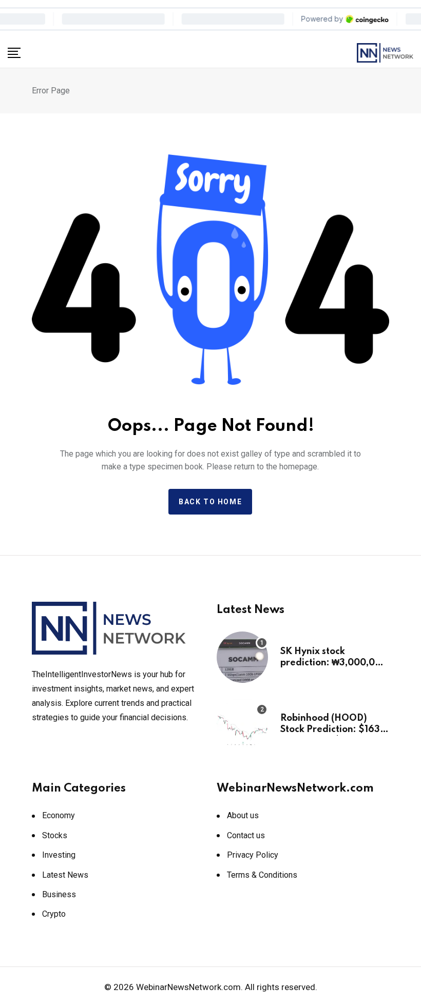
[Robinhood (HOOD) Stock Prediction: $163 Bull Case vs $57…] (242, 723)
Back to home (210, 502)
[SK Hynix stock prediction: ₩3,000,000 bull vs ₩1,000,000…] (242, 657)
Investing (58, 855)
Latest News (65, 875)
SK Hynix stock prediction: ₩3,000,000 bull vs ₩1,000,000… (333, 663)
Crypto (54, 914)
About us (243, 815)
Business (59, 894)
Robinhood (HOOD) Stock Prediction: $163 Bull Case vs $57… (330, 730)
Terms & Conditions (262, 875)
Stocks (54, 835)
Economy (58, 815)
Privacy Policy (252, 855)
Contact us (246, 835)
